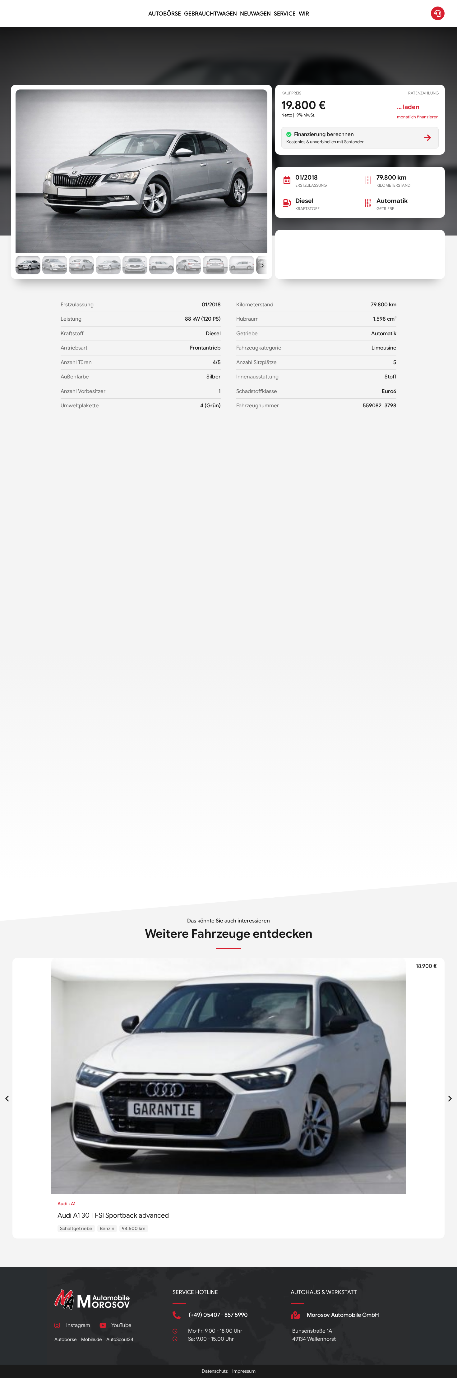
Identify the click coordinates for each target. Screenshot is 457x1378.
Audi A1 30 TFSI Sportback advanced (113, 1215)
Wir (304, 13)
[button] (28, 265)
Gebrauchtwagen (210, 13)
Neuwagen (255, 13)
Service (285, 13)
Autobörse (164, 13)
